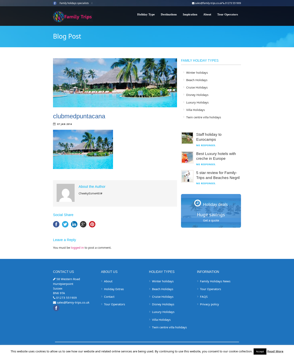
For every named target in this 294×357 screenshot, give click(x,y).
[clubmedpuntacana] (115, 82)
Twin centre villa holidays (203, 117)
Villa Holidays (195, 110)
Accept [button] (260, 351)
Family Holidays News (215, 281)
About (207, 14)
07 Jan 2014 (64, 124)
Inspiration (190, 14)
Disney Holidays (197, 95)
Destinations (169, 14)
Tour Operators (227, 14)
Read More (275, 351)
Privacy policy (209, 304)
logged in (77, 247)
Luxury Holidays (197, 102)
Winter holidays (197, 72)
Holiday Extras (114, 289)
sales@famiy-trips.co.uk (73, 302)
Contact (109, 297)
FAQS (204, 297)
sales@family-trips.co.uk (208, 3)
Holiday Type (146, 14)
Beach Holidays (196, 80)
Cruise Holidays (197, 87)
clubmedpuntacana (79, 116)
